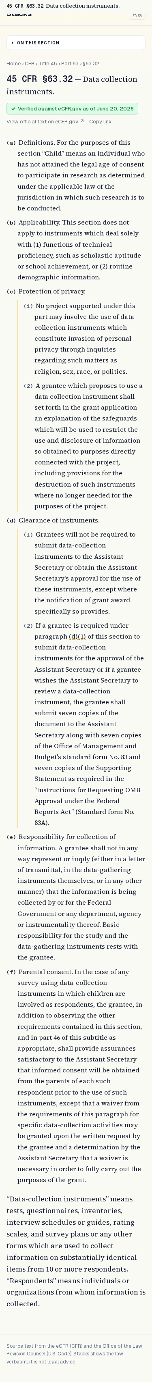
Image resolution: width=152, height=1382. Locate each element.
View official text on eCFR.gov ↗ (45, 121)
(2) (28, 386)
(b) (11, 222)
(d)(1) (77, 636)
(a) (11, 142)
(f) (11, 972)
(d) (11, 520)
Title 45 (48, 63)
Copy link (100, 121)
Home (13, 63)
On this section (38, 43)
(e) (11, 837)
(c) (11, 291)
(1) (28, 306)
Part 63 (70, 63)
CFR (29, 63)
